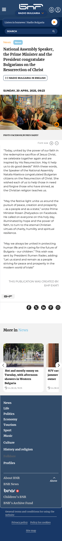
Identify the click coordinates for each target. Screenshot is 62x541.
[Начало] (31, 6)
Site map (31, 530)
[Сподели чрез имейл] (58, 307)
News (7, 42)
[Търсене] (53, 31)
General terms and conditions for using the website (29, 513)
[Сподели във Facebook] (29, 307)
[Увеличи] (51, 143)
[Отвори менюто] (4, 9)
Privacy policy (20, 522)
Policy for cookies (40, 522)
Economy (10, 419)
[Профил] (58, 10)
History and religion (18, 449)
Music (7, 436)
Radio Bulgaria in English (27, 77)
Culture (9, 442)
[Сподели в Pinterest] (50, 307)
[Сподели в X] (36, 307)
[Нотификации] (51, 10)
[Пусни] (54, 22)
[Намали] (57, 143)
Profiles (9, 463)
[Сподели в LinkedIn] (43, 307)
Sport (7, 430)
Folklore (9, 456)
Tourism (9, 425)
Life (6, 408)
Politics (8, 414)
